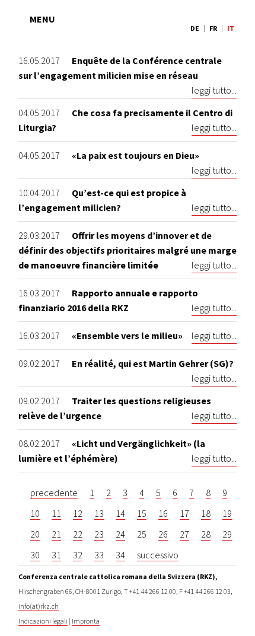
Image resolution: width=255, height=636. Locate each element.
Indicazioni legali (43, 620)
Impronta (86, 620)
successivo (158, 555)
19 (227, 513)
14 (120, 513)
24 (120, 534)
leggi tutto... (214, 90)
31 (56, 555)
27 (184, 534)
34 (120, 555)
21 (56, 534)
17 (184, 513)
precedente (54, 492)
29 (227, 534)
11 (56, 513)
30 (35, 555)
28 (206, 534)
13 (99, 513)
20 (35, 534)
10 (35, 513)
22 (77, 534)
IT (230, 28)
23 (99, 534)
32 (77, 555)
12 (77, 513)
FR (213, 28)
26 (163, 534)
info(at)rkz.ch (38, 606)
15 (141, 513)
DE (194, 28)
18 (206, 513)
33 (99, 555)
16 (163, 513)
